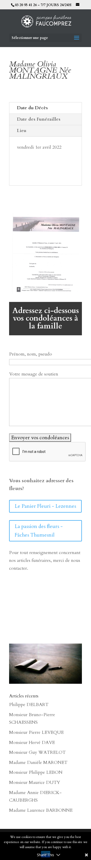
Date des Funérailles (38, 119)
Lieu (21, 130)
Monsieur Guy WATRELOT (37, 752)
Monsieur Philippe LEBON (35, 772)
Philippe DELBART (29, 704)
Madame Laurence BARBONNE (41, 810)
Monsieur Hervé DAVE (32, 742)
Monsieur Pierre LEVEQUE (36, 732)
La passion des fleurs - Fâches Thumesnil (39, 530)
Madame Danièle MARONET (38, 762)
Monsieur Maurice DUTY (34, 782)
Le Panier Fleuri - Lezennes (45, 506)
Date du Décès (32, 108)
